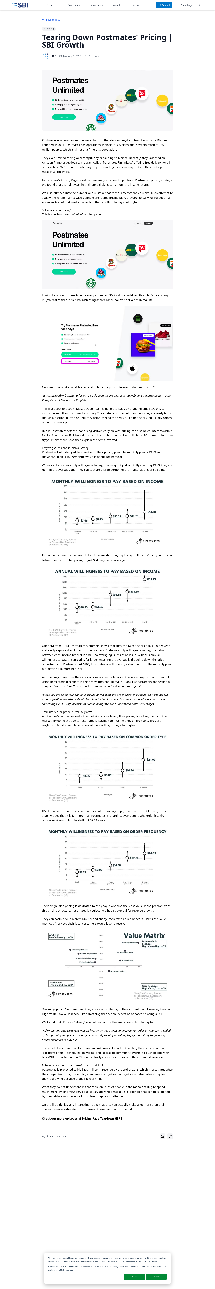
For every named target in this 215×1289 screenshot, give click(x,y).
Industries (95, 4)
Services (51, 4)
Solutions (73, 4)
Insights (117, 4)
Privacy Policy (151, 1261)
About (136, 4)
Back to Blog (53, 19)
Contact (166, 5)
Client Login (187, 5)
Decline (156, 1276)
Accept (134, 1276)
